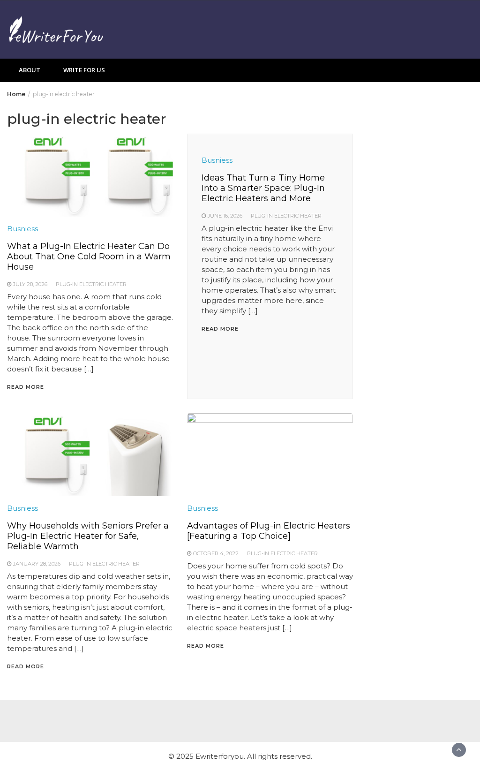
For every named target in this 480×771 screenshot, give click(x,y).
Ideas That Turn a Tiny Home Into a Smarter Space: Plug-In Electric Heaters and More (263, 188)
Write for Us (84, 70)
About (29, 70)
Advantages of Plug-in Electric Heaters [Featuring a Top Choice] (268, 531)
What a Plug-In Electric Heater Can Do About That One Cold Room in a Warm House (89, 256)
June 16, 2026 (225, 215)
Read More (25, 387)
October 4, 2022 (216, 553)
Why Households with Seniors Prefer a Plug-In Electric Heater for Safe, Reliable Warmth (88, 536)
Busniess (22, 228)
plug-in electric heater (91, 284)
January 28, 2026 (36, 563)
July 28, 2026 (30, 284)
